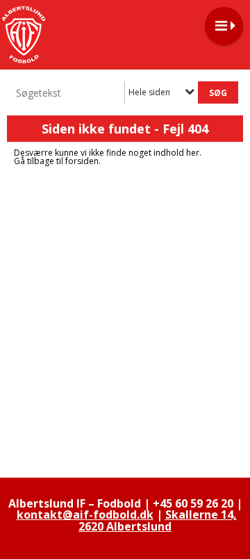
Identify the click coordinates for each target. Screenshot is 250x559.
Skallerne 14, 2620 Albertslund (157, 520)
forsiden (82, 161)
